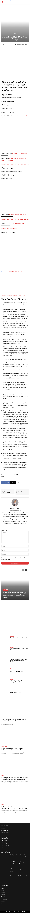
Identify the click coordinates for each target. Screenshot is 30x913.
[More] (18, 482)
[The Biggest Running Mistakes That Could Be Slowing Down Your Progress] (5, 661)
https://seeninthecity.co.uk (15, 510)
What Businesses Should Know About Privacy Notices (19, 649)
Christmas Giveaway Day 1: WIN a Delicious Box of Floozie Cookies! (12, 749)
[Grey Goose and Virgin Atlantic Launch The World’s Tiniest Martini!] (14, 706)
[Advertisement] (15, 63)
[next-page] (26, 570)
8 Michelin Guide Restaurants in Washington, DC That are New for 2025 (14, 807)
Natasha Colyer (7, 44)
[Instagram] (2, 843)
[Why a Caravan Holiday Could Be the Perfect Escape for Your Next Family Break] (5, 871)
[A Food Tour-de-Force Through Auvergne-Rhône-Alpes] (5, 682)
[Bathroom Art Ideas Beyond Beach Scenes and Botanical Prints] (5, 672)
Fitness (11, 658)
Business (5, 589)
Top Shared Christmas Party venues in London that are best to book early (21, 493)
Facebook (6, 840)
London (11, 679)
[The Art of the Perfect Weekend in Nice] (5, 878)
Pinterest (6, 845)
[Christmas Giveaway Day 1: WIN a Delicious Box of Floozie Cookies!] (14, 735)
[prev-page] (23, 570)
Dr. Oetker (16, 116)
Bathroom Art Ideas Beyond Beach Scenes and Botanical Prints (18, 670)
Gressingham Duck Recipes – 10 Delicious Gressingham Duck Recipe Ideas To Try (14, 778)
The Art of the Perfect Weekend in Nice (19, 875)
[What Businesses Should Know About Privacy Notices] (5, 650)
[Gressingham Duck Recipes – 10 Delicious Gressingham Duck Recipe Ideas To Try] (14, 764)
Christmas (4, 746)
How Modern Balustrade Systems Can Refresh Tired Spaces (19, 638)
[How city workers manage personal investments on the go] (15, 583)
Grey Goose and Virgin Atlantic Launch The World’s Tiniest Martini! (13, 720)
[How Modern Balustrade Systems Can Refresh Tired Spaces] (5, 640)
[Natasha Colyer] (15, 502)
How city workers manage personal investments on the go (14, 594)
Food (15, 33)
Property (12, 636)
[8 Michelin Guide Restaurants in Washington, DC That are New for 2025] (14, 794)
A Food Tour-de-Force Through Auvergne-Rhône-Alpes (17, 681)
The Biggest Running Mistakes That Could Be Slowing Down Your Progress (18, 660)
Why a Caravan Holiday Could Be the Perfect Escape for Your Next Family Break (18, 870)
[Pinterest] (2, 845)
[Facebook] (2, 841)
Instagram (6, 843)
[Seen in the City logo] (15, 2)
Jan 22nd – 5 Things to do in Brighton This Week (7, 492)
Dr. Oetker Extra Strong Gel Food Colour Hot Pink (14, 164)
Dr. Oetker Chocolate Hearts (9, 228)
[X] (2, 847)
